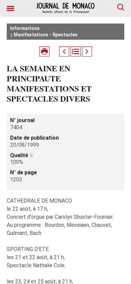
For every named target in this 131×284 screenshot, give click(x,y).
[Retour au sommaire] (76, 51)
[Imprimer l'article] (44, 51)
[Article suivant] (87, 51)
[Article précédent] (64, 51)
